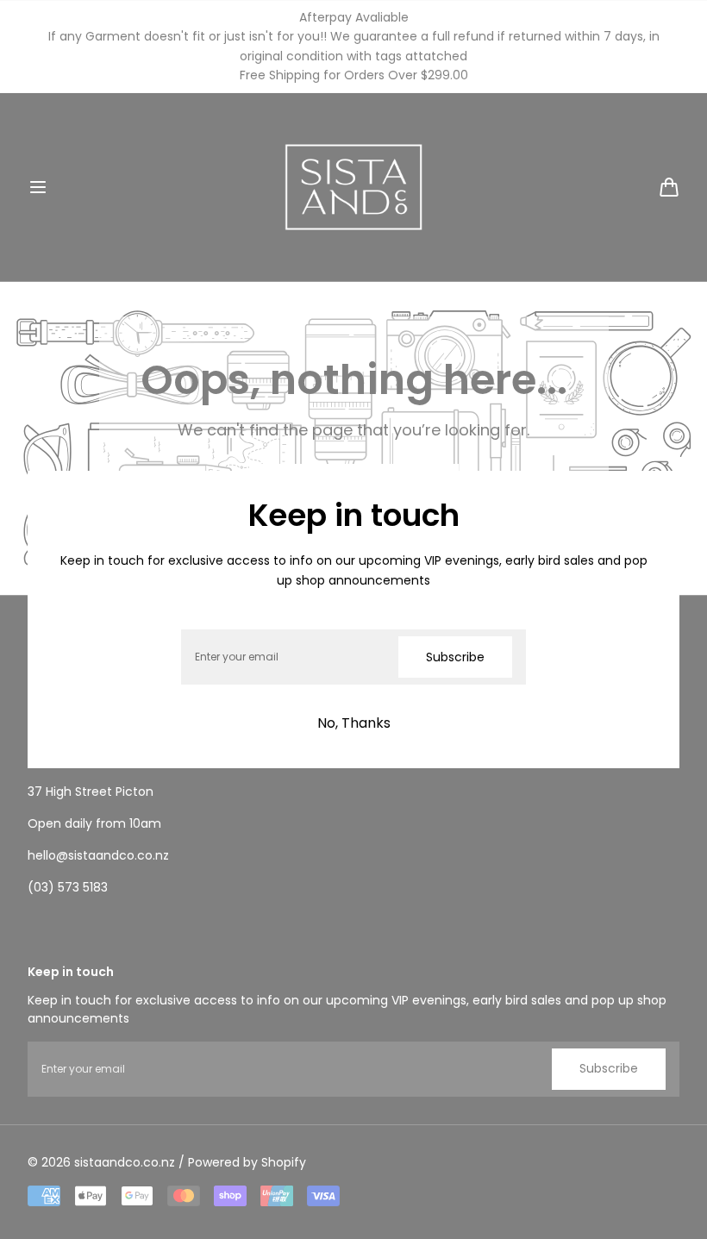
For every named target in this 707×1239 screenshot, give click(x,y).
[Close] (62, 505)
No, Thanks (354, 723)
